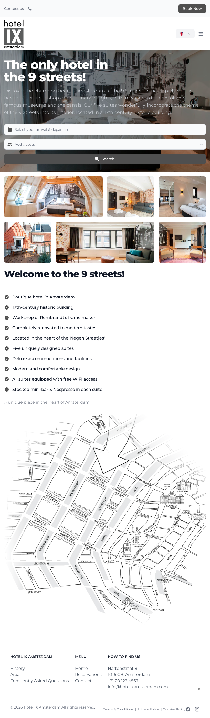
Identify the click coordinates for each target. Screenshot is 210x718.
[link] (30, 9)
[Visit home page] (199, 689)
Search (108, 159)
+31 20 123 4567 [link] (123, 680)
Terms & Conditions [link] (118, 709)
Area (14, 674)
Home (81, 668)
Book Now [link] (192, 8)
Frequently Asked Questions (39, 680)
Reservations (88, 674)
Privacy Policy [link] (148, 709)
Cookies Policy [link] (174, 709)
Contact (83, 680)
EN (188, 34)
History (17, 668)
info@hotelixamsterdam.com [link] (138, 686)
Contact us (14, 8)
